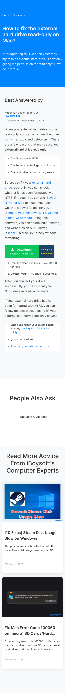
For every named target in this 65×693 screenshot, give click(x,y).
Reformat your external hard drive (30, 346)
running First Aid (31, 328)
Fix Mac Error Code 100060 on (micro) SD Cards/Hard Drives (30, 633)
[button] (29, 251)
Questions (19, 15)
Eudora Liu (13, 115)
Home (5, 15)
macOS (13, 233)
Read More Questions (32, 416)
